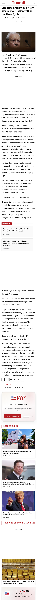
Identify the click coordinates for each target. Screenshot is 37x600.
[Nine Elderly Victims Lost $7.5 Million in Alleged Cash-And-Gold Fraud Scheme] (18, 569)
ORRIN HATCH (19, 387)
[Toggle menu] (3, 3)
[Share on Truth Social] (7, 379)
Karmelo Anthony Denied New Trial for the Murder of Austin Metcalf (17, 452)
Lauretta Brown (7, 18)
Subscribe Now (28, 416)
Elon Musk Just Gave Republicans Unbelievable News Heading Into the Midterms (18, 483)
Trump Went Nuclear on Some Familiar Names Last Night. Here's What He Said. (18, 514)
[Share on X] (3, 379)
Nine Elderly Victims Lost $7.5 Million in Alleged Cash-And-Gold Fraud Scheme (18, 582)
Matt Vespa (6, 517)
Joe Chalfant (6, 456)
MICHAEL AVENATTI (7, 387)
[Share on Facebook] (10, 379)
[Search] (33, 3)
